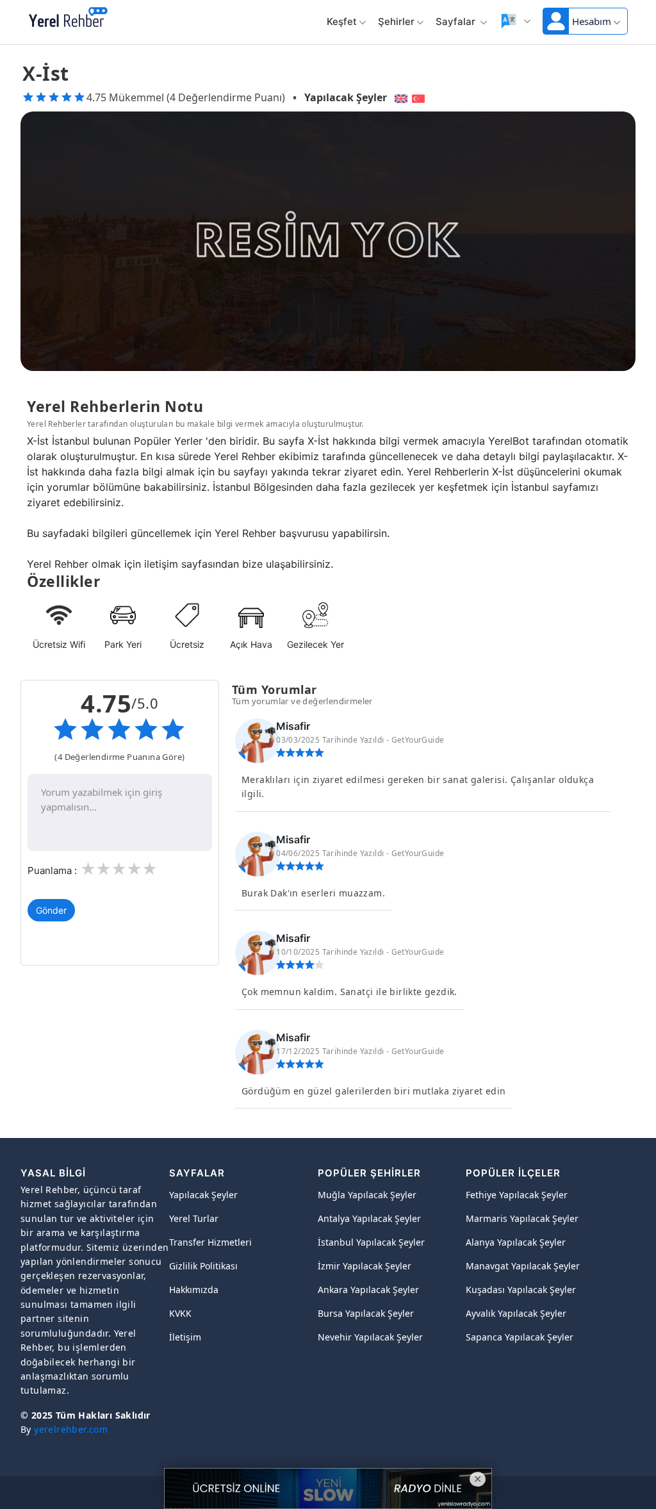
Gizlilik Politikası (203, 1266)
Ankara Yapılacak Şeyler (368, 1289)
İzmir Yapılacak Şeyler (364, 1266)
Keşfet (342, 21)
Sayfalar (457, 21)
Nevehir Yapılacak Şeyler (370, 1337)
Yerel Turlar (193, 1218)
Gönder (51, 910)
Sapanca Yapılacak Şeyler (519, 1337)
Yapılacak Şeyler (345, 97)
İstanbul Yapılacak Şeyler (371, 1242)
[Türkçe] (420, 97)
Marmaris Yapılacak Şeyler (522, 1218)
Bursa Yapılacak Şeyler (366, 1313)
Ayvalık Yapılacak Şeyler (516, 1313)
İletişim (185, 1337)
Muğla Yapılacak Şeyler (367, 1195)
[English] (399, 97)
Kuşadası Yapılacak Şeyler (521, 1289)
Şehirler (396, 21)
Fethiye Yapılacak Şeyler (517, 1195)
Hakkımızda (193, 1289)
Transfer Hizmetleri (210, 1242)
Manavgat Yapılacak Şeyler (523, 1266)
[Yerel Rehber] (68, 18)
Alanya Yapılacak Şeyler (516, 1242)
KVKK (180, 1313)
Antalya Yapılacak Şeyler (369, 1218)
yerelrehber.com (71, 1429)
